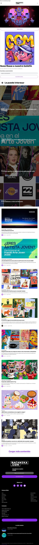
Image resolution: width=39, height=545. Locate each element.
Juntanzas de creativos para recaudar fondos (13, 291)
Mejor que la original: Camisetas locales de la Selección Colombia (18, 110)
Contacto (32, 498)
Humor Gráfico (4, 499)
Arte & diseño (4, 495)
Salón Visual (4, 498)
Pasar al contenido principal (5, 0)
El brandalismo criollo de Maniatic (12, 201)
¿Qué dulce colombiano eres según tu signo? (13, 412)
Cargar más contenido (19, 451)
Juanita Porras (5, 325)
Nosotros (32, 494)
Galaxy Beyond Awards (8, 230)
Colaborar (32, 495)
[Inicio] (19, 3)
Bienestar (8, 289)
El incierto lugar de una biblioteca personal (13, 320)
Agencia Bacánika (4, 502)
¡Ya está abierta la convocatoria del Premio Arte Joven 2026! (18, 140)
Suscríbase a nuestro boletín (6, 70)
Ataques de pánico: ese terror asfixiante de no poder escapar (18, 441)
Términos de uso (33, 499)
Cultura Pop (4, 380)
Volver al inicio (20, 29)
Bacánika (4, 265)
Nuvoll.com (4, 544)
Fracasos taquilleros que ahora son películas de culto (18, 171)
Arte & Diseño (4, 229)
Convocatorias (9, 229)
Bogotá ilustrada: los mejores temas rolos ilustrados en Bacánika (19, 351)
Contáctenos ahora (19, 520)
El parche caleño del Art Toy (9, 381)
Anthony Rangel (5, 445)
